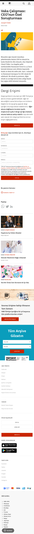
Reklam (3, 379)
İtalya (5, 518)
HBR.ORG (6, 501)
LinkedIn (3, 470)
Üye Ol (17, 422)
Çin (4, 510)
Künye (3, 376)
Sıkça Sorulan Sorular (7, 408)
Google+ (3, 473)
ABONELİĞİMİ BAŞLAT (10, 319)
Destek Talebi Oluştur (7, 405)
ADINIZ (3, 138)
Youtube (3, 477)
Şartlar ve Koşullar (6, 382)
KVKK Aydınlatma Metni (23, 168)
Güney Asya (7, 514)
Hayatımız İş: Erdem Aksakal (11, 233)
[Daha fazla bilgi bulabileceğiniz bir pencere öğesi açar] (8, 530)
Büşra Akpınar (5, 235)
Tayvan (5, 527)
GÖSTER (17, 351)
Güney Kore (7, 516)
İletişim (3, 372)
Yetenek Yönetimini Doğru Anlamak (13, 258)
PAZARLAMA (7, 279)
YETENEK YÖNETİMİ (9, 255)
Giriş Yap (17, 427)
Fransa (5, 512)
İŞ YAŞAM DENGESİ (9, 230)
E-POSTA (3, 152)
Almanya (6, 503)
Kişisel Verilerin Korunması (8, 392)
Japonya (6, 520)
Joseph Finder (6, 23)
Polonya (5, 522)
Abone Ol (17, 125)
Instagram (4, 480)
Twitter (3, 467)
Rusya (5, 525)
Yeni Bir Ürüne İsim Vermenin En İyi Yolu (15, 283)
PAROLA (3, 159)
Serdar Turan (4, 260)
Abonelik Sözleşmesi (6, 389)
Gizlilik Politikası (10, 168)
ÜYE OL (17, 178)
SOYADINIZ (4, 145)
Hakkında (4, 369)
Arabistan (6, 506)
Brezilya (5, 508)
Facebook (4, 464)
